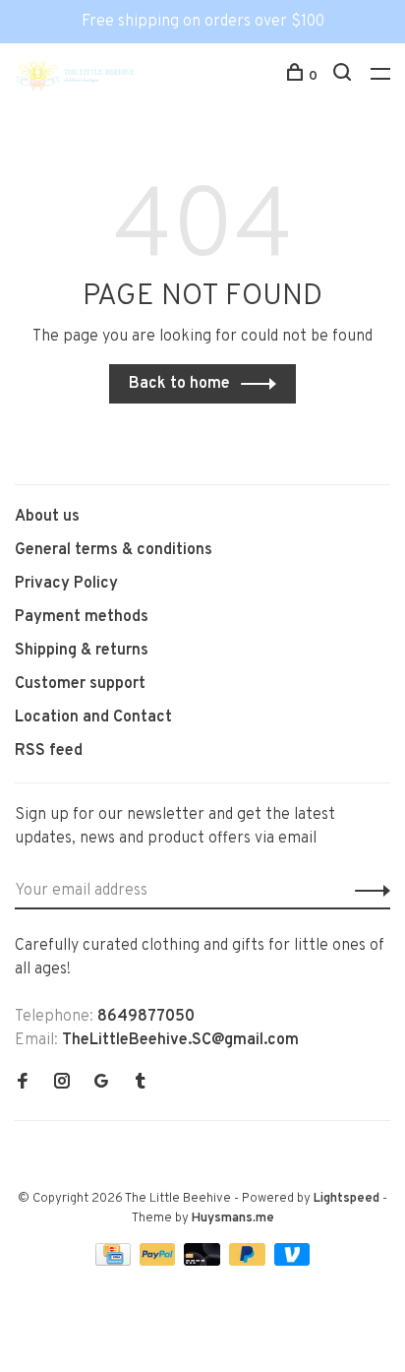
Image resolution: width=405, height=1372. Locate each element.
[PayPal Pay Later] (249, 1262)
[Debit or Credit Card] (204, 1262)
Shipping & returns (81, 650)
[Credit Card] (115, 1262)
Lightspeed (346, 1199)
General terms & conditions (113, 550)
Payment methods (81, 617)
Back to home (179, 384)
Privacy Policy (66, 583)
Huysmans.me (233, 1218)
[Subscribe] (367, 890)
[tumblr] (140, 1083)
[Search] (344, 76)
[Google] (101, 1083)
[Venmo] (292, 1262)
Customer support (80, 684)
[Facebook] (22, 1083)
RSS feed (49, 751)
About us (47, 517)
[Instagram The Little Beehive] (62, 1083)
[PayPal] (160, 1262)
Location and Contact (93, 717)
